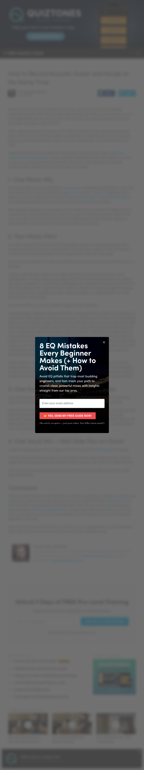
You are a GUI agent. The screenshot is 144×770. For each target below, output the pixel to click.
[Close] (103, 341)
